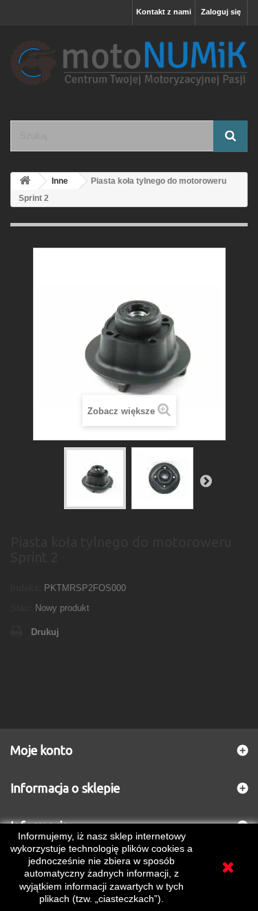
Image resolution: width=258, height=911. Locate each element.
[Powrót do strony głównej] (25, 181)
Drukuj (45, 632)
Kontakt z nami (163, 12)
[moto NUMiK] (129, 61)
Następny (206, 480)
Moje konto (41, 750)
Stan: (21, 608)
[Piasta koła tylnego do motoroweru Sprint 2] (95, 478)
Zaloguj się (221, 12)
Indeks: (25, 588)
